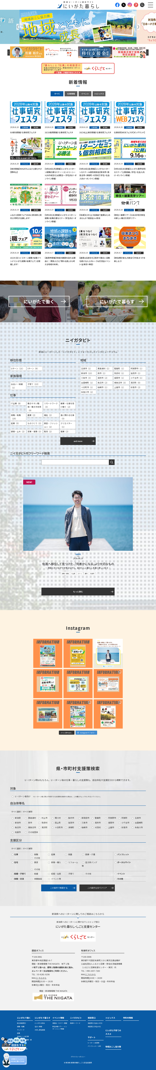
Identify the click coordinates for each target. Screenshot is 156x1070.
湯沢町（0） (136, 382)
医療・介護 (90, 854)
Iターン (80, 573)
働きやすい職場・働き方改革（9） (34, 407)
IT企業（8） (16, 403)
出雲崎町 (138, 822)
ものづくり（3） (35, 423)
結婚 (36, 873)
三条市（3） (86, 377)
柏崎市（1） (103, 387)
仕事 (16, 854)
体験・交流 (19, 878)
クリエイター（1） (66, 425)
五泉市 (137, 817)
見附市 (97, 822)
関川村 (57, 817)
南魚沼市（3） (120, 382)
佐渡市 (92, 573)
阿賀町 (124, 817)
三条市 (84, 822)
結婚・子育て (20, 873)
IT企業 (73, 573)
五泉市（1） (86, 368)
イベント (85, 93)
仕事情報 (71, 93)
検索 (112, 462)
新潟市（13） (87, 373)
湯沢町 (44, 827)
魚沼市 (17, 827)
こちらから (41, 977)
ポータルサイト (124, 862)
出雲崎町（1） (87, 382)
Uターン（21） (17, 368)
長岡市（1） (119, 377)
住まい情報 (38, 1026)
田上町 (57, 822)
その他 (37, 857)
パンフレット (123, 854)
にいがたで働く (24, 1017)
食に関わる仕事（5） (67, 417)
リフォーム (73, 862)
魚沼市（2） (103, 382)
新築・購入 (56, 862)
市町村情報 (128, 1017)
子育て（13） (33, 384)
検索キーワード (75, 1023)
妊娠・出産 (56, 873)
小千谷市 (125, 822)
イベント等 (56, 878)
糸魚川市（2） (87, 392)
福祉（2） (48, 415)
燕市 (30, 822)
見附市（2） (103, 377)
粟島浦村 (32, 817)
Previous (17, 27)
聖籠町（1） (119, 368)
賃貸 (36, 862)
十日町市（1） (87, 387)
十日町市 (58, 827)
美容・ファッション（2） (51, 425)
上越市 (111, 827)
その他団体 (33, 832)
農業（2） (32, 415)
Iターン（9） (33, 368)
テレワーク (20, 1030)
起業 (53, 854)
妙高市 (124, 827)
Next (138, 27)
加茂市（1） (136, 373)
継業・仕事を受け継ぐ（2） (67, 405)
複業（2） (65, 431)
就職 (36, 854)
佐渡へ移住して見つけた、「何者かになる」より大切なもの (78, 564)
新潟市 (17, 822)
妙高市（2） (136, 387)
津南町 (71, 827)
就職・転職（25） (16, 417)
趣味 (86, 573)
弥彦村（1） (119, 373)
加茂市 (71, 822)
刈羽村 (97, 827)
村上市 (44, 817)
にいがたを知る (40, 1023)
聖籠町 (97, 817)
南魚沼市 (32, 827)
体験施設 (38, 878)
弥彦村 (44, 822)
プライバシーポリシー (78, 1057)
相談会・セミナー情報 (59, 1023)
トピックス (99, 93)
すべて (57, 93)
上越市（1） (119, 387)
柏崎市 (84, 827)
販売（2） (48, 431)
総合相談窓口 (21, 1023)
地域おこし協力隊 (23, 1036)
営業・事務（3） (35, 431)
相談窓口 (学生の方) (94, 1026)
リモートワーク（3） (51, 405)
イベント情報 (58, 1017)
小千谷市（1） (137, 377)
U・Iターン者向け (22, 796)
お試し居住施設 (40, 1030)
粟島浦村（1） (104, 368)
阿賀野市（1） (137, 368)
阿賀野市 (112, 817)
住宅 (16, 862)
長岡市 (111, 822)
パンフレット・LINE (94, 1046)
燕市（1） (102, 373)
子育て (71, 873)
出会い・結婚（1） (17, 386)
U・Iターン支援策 (93, 1043)
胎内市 (71, 817)
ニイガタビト (76, 1017)
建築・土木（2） (18, 431)
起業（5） (15, 423)
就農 (70, 854)
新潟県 (17, 817)
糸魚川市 (138, 827)
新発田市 (85, 817)
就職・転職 (65, 573)
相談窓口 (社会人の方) (95, 1023)
